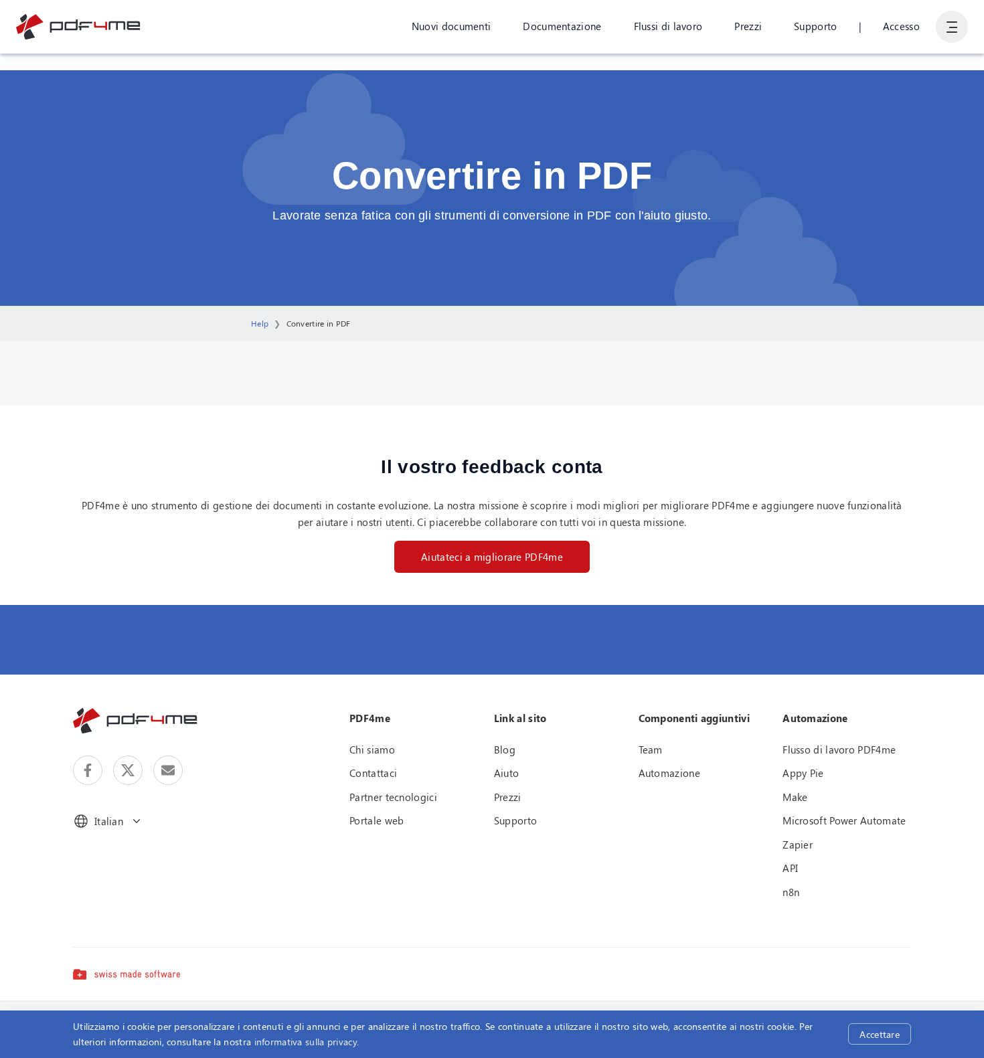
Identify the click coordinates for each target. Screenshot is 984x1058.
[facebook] (87, 770)
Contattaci (373, 773)
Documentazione (562, 26)
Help (259, 323)
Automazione (669, 773)
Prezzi (748, 26)
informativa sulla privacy (305, 1041)
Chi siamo (372, 749)
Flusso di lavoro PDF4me (839, 749)
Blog (504, 749)
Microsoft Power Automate (844, 820)
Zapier (798, 844)
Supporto (815, 26)
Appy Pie (803, 773)
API (790, 868)
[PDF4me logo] (78, 26)
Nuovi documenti (451, 26)
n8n (791, 892)
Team (651, 749)
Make (795, 797)
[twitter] (128, 770)
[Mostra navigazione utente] (952, 27)
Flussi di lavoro (668, 26)
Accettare (879, 1034)
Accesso (901, 26)
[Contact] (168, 770)
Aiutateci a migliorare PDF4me (492, 556)
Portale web (376, 820)
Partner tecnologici (393, 797)
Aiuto (506, 773)
